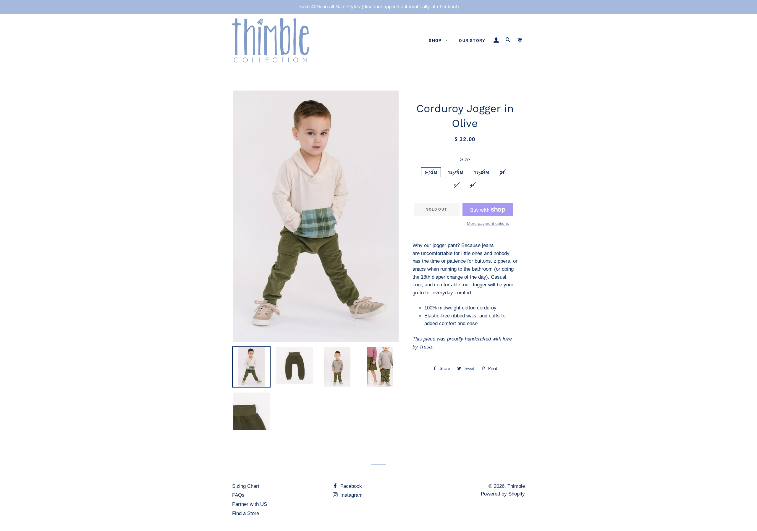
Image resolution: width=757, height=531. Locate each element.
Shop (436, 40)
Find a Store (245, 513)
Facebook (350, 486)
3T (457, 185)
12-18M (455, 172)
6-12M (431, 172)
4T (472, 185)
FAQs (238, 495)
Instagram (351, 495)
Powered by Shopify (503, 494)
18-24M (481, 172)
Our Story (472, 40)
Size (465, 159)
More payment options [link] (488, 223)
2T (502, 172)
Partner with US (249, 504)
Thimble (516, 486)
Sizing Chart (245, 486)
